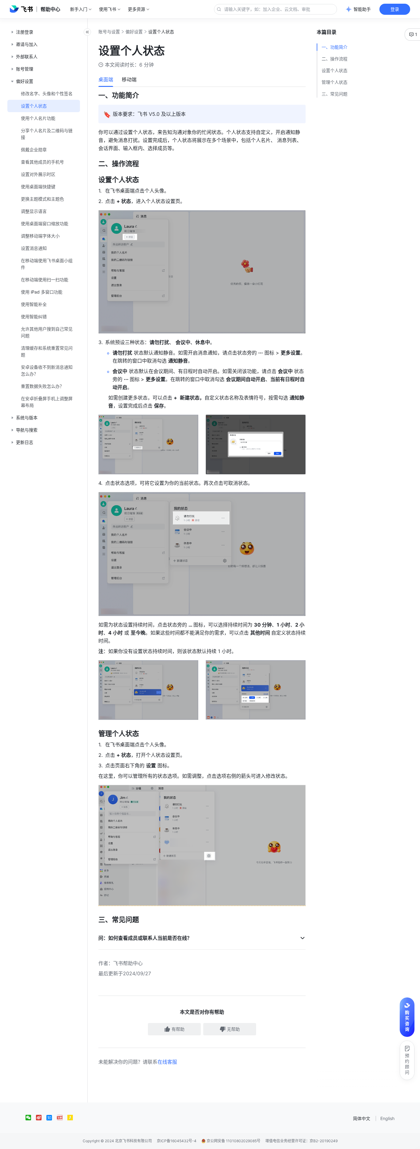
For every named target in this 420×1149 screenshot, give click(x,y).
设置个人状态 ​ (335, 70)
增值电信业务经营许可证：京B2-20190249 (301, 1141)
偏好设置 (134, 31)
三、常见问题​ (334, 93)
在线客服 (167, 1062)
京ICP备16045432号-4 (176, 1141)
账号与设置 (109, 31)
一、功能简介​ (334, 47)
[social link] (31, 1117)
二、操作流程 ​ (335, 58)
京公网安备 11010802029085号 (233, 1141)
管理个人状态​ (334, 82)
